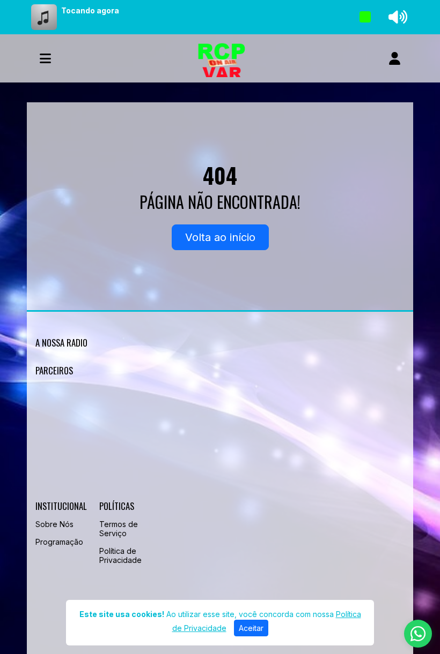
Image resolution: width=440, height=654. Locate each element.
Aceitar (251, 628)
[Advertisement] (220, 440)
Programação (59, 541)
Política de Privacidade (120, 555)
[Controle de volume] (396, 17)
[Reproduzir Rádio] (365, 17)
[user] (395, 58)
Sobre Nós (54, 524)
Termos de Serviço (118, 529)
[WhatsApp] (418, 634)
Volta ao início (220, 237)
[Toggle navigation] (45, 58)
